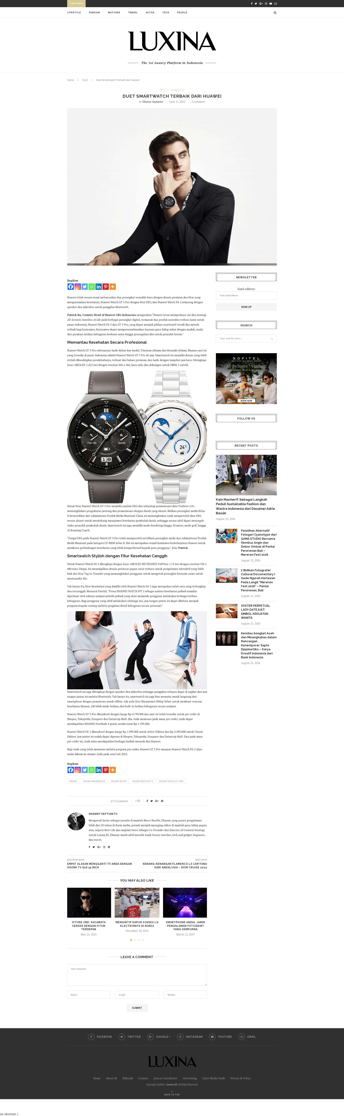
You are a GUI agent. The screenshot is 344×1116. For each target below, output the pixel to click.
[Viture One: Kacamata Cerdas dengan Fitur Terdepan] (88, 903)
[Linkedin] (98, 286)
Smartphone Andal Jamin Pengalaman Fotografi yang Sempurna (185, 926)
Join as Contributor (165, 1078)
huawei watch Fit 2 (143, 781)
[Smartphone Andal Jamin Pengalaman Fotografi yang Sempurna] (185, 903)
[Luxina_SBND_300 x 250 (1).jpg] (246, 378)
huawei (73, 781)
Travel (133, 12)
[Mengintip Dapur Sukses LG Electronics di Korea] (137, 903)
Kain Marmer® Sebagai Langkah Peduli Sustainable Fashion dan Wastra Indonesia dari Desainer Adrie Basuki (245, 506)
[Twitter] (85, 286)
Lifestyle (74, 12)
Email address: (246, 289)
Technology (177, 90)
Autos (150, 12)
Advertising (190, 1078)
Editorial (128, 1078)
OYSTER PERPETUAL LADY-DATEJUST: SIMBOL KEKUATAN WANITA (127, 4)
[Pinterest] (105, 286)
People (182, 12)
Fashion (94, 12)
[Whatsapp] (92, 286)
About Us (111, 1078)
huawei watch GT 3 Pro (171, 781)
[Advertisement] (84, 1107)
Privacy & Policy (240, 1078)
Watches (114, 12)
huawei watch (118, 781)
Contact (143, 1078)
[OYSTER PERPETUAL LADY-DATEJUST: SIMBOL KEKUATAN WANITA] (226, 611)
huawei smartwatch (94, 781)
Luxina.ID (171, 1084)
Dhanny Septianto (152, 101)
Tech (165, 12)
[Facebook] (71, 286)
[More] (112, 286)
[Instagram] (78, 286)
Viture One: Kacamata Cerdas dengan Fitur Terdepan (89, 926)
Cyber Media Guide (213, 1078)
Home (70, 80)
